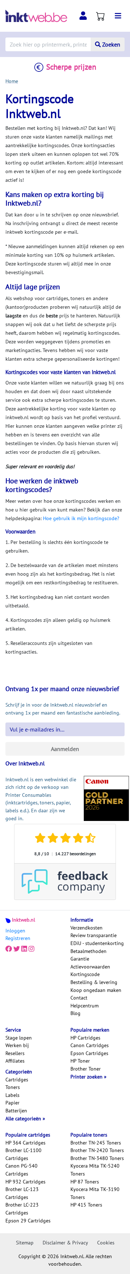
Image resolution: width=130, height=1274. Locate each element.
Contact (78, 997)
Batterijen (16, 1110)
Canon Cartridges (89, 1045)
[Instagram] (31, 949)
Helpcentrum (84, 1005)
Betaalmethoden (88, 951)
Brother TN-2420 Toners (97, 1150)
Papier (12, 1102)
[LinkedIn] (24, 949)
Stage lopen (18, 1037)
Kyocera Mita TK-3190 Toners (95, 1193)
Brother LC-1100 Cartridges (23, 1154)
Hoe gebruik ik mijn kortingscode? (81, 518)
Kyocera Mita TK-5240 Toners (95, 1170)
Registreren (17, 938)
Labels (12, 1095)
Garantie (79, 959)
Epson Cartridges (89, 1053)
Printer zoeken (87, 1076)
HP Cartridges (85, 1037)
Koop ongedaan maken (95, 990)
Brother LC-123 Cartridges (22, 1193)
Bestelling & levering (93, 982)
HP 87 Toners (84, 1181)
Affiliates (15, 1061)
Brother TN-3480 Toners (97, 1158)
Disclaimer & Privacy (65, 1242)
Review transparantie (93, 935)
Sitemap (25, 1242)
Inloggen (15, 930)
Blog (75, 1013)
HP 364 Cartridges (25, 1142)
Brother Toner (85, 1069)
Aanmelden (65, 748)
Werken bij (17, 1045)
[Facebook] (8, 949)
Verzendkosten (86, 927)
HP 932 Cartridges (25, 1181)
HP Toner (80, 1061)
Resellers (15, 1053)
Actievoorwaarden (90, 966)
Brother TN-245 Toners (95, 1142)
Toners (12, 1087)
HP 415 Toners (86, 1204)
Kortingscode (85, 974)
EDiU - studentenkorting (97, 943)
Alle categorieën (24, 1118)
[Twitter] (16, 949)
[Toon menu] (118, 16)
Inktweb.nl (23, 920)
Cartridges (16, 1079)
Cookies (105, 1242)
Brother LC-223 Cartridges (22, 1208)
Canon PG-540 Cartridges (21, 1170)
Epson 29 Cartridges (28, 1220)
